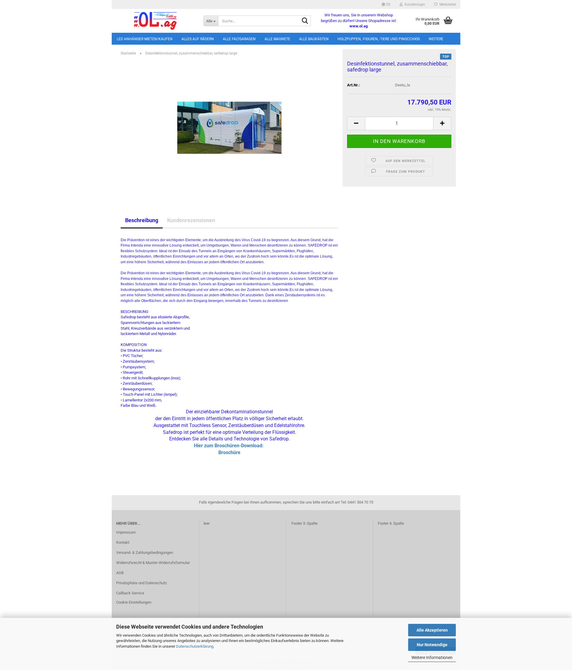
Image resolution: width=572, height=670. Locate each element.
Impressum (126, 532)
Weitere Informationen (432, 657)
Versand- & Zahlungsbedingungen (144, 552)
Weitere (436, 39)
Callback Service (130, 593)
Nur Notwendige (432, 644)
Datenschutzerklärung (194, 646)
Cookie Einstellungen (133, 602)
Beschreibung (141, 220)
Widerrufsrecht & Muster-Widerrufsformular (153, 562)
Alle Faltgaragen (239, 39)
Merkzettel (447, 4)
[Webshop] (155, 21)
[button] (386, 4)
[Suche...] (305, 21)
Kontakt (122, 542)
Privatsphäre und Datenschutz (141, 583)
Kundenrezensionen (191, 220)
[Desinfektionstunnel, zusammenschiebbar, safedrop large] (229, 127)
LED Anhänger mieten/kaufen (144, 39)
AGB (120, 573)
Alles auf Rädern (197, 39)
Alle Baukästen (314, 39)
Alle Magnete (277, 39)
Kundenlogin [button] (414, 4)
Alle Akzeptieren (432, 630)
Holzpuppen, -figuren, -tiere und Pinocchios (379, 39)
